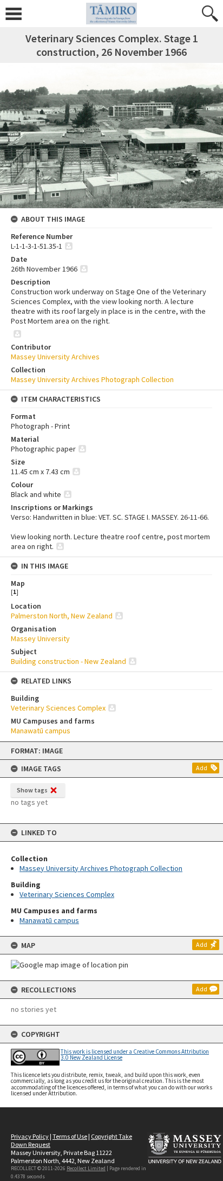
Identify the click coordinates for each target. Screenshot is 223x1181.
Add (201, 768)
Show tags (32, 790)
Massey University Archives (55, 357)
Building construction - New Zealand (68, 661)
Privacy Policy (30, 1136)
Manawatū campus (49, 920)
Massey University (40, 638)
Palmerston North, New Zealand (62, 616)
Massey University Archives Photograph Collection (100, 868)
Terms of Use (70, 1136)
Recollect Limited (86, 1168)
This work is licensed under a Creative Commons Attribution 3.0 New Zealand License (135, 1054)
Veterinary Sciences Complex (66, 894)
